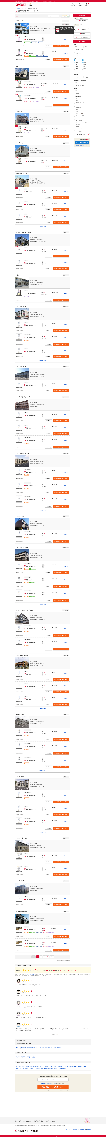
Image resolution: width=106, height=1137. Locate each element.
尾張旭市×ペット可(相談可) (50, 1068)
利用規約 (75, 1129)
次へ (71, 32)
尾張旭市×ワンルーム (63, 1066)
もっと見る (53, 1034)
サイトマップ (68, 1129)
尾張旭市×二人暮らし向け (36, 1066)
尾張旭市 (23, 1047)
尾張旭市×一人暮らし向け (22, 1066)
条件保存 (83, 33)
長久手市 (38, 1047)
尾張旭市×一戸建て (29, 1068)
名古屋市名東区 (46, 1047)
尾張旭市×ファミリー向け (50, 1066)
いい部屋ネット (18, 8)
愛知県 (25, 8)
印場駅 (33, 1057)
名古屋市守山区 (31, 1047)
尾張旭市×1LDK (73, 1066)
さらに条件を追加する (81, 134)
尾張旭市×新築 (39, 1068)
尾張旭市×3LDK (20, 1068)
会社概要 (89, 1129)
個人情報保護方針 (82, 1129)
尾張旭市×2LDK (82, 1066)
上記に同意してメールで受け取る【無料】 (53, 1087)
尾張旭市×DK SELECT (63, 1068)
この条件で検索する (83, 142)
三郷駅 (28, 1057)
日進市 (59, 1047)
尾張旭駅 (23, 1057)
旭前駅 (18, 1057)
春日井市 (53, 1047)
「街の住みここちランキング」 (30, 974)
